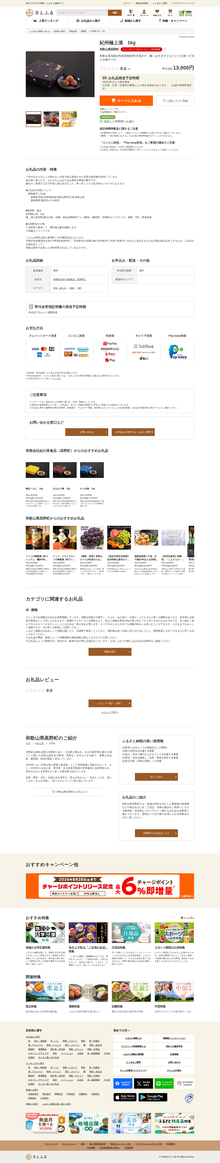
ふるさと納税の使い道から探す (56, 1104)
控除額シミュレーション (174, 1038)
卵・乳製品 (94, 1041)
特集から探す (32, 1104)
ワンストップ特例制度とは (133, 1046)
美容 (55, 1053)
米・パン (55, 1041)
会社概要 (91, 1147)
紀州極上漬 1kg (118, 42)
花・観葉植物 (93, 1053)
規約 (83, 1144)
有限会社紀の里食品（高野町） (70, 279)
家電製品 (42, 1049)
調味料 (31, 1049)
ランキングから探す (35, 1063)
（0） (129, 69)
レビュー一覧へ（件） (110, 703)
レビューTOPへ (110, 712)
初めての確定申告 (174, 1046)
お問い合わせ (87, 432)
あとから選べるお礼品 (48, 1057)
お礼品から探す (33, 1037)
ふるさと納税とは (133, 1038)
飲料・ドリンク (54, 1045)
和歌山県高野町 (109, 49)
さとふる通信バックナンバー (133, 1070)
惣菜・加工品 (59, 288)
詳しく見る (156, 776)
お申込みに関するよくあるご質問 (133, 432)
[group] (60, 74)
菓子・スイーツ (72, 1045)
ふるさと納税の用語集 (133, 1054)
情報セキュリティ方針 (120, 1144)
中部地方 (71, 1094)
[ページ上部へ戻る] (208, 1140)
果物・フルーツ (70, 1041)
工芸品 (80, 1053)
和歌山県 (40, 743)
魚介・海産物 (40, 1041)
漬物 (72, 288)
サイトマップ (51, 1144)
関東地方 (59, 1094)
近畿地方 (83, 1094)
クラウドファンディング (183, 3)
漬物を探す (110, 651)
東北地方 (46, 1094)
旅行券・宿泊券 (58, 1049)
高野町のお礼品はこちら (156, 833)
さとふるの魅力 (174, 1070)
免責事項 (171, 1144)
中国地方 (95, 1094)
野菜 (83, 1041)
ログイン (127, 3)
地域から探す (32, 1090)
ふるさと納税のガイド (131, 12)
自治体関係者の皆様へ (110, 1147)
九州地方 (44, 1098)
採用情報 (129, 1147)
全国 (28, 743)
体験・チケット (76, 1049)
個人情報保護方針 (97, 1144)
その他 (107, 1053)
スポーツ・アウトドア (38, 1053)
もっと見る (189, 918)
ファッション (67, 1053)
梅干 (80, 288)
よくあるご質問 (160, 3)
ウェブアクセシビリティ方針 (148, 1144)
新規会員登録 (142, 3)
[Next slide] (190, 550)
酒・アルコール (35, 1045)
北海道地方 (33, 1094)
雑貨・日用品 (93, 1049)
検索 (115, 13)
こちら (58, 378)
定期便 (31, 1057)
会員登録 (174, 1054)
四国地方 (32, 1098)
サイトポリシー (69, 1144)
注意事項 (106, 112)
